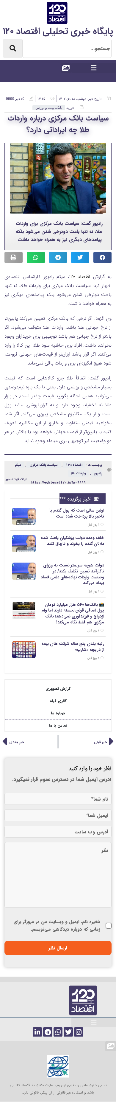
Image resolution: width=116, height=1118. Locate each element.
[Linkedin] (37, 1032)
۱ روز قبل (94, 525)
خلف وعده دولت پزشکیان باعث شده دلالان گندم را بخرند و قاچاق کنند (72, 541)
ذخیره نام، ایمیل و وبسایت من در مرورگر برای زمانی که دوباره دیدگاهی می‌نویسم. (56, 925)
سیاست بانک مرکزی (43, 465)
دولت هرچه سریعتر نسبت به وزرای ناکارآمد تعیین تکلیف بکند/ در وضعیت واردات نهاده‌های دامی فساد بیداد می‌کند (72, 574)
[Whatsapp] (58, 1032)
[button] (93, 68)
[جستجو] (12, 48)
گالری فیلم (58, 701)
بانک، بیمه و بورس (48, 108)
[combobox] (67, 48)
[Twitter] (68, 1032)
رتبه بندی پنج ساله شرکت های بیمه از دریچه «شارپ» (72, 646)
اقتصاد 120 (79, 276)
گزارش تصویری (58, 688)
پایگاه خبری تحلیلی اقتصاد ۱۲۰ (58, 31)
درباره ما (58, 713)
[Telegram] (47, 1032)
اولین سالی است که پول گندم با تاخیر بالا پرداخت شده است (76, 513)
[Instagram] (78, 1032)
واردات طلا (78, 473)
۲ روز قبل (94, 631)
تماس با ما (58, 725)
